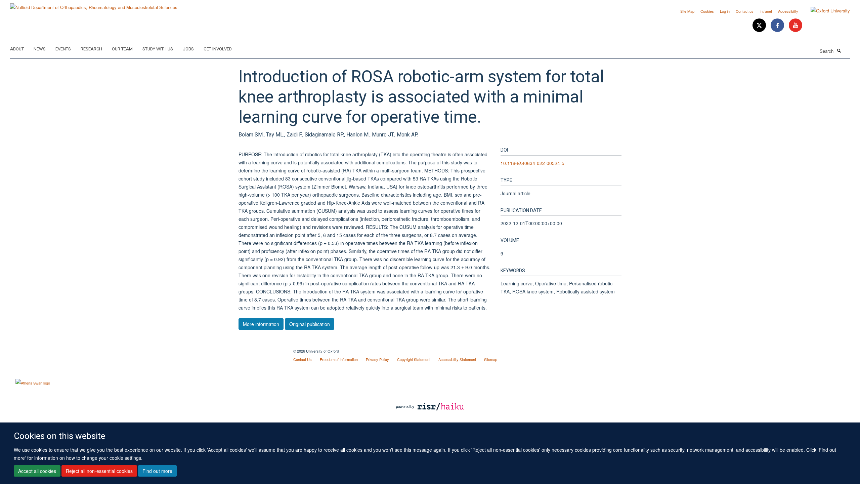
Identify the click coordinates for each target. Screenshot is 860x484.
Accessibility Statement (457, 359)
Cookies (707, 11)
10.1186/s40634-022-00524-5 (532, 163)
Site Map (687, 11)
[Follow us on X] (759, 25)
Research (91, 49)
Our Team (122, 49)
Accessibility (788, 11)
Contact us (745, 11)
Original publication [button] (309, 324)
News (40, 49)
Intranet (766, 11)
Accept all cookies (37, 471)
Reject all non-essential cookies (99, 471)
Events (63, 49)
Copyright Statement (413, 359)
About (17, 49)
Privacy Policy (377, 359)
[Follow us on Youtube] (795, 25)
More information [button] (261, 324)
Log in (725, 11)
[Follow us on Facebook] (778, 25)
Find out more (157, 471)
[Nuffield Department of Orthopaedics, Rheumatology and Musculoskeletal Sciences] (93, 5)
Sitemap (490, 359)
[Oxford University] (825, 11)
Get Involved (218, 49)
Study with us (157, 49)
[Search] (839, 50)
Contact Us (302, 359)
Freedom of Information (339, 359)
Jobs (188, 49)
